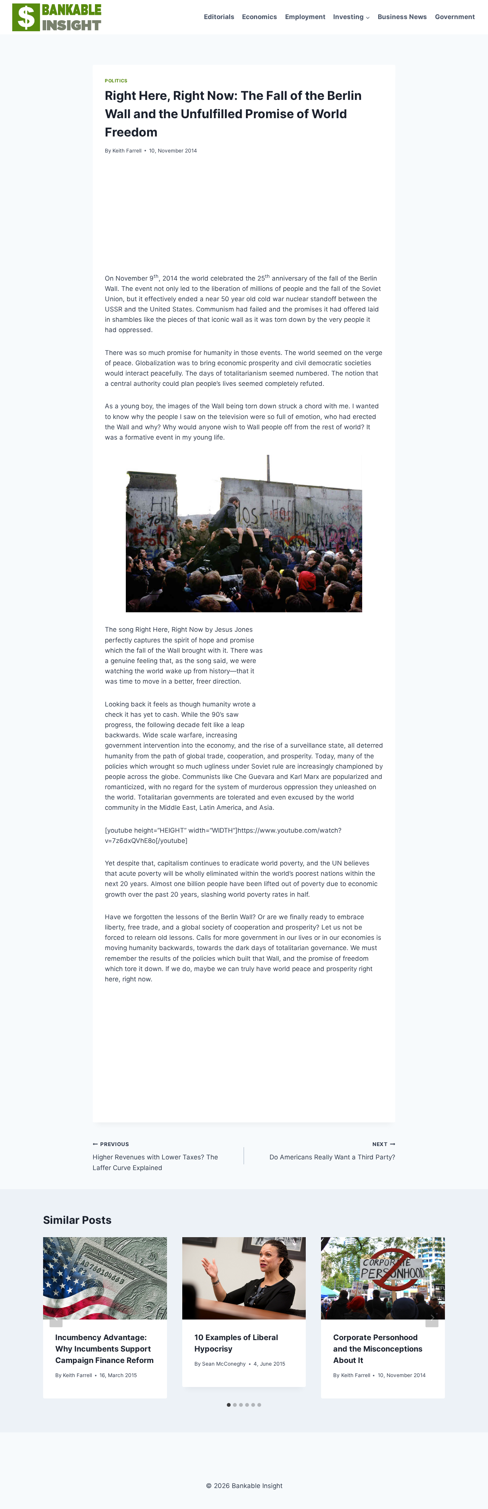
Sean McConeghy (224, 1364)
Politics (116, 80)
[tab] (229, 1405)
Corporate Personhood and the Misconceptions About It (377, 1349)
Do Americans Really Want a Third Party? (332, 1151)
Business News (402, 17)
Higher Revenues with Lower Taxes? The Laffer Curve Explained (155, 1156)
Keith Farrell (126, 151)
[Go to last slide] (56, 1318)
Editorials (219, 17)
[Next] (431, 1318)
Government (455, 17)
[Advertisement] (326, 218)
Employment (305, 17)
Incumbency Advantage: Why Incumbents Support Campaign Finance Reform (104, 1349)
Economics (259, 17)
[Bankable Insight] (56, 17)
